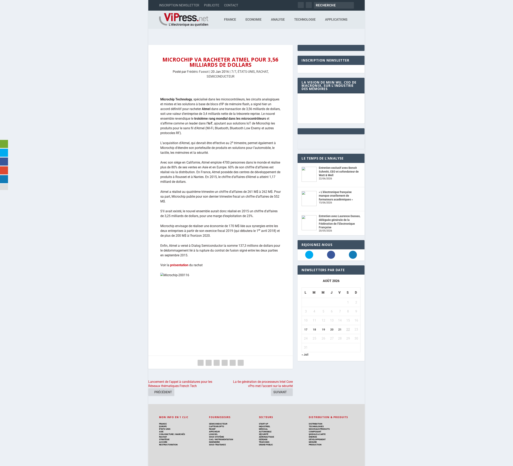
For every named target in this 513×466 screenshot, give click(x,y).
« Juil (305, 354)
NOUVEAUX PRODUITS (319, 429)
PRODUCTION (315, 445)
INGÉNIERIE (214, 442)
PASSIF (212, 429)
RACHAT (262, 72)
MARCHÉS (180, 434)
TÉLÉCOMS (264, 442)
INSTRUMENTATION (223, 439)
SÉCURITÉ (263, 434)
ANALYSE (278, 19)
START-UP (263, 424)
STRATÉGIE (164, 439)
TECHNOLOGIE (305, 19)
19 (323, 329)
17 (305, 329)
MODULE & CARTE (317, 434)
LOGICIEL (213, 434)
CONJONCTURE (166, 434)
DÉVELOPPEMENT (317, 439)
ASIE (161, 432)
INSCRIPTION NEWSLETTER (179, 5)
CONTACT (231, 5)
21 (339, 329)
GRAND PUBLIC (266, 445)
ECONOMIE (253, 19)
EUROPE (163, 426)
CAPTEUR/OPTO (216, 426)
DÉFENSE (263, 439)
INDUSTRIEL (264, 426)
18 (314, 329)
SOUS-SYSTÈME (216, 437)
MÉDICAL (263, 429)
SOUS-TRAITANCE (217, 445)
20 (331, 329)
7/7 (233, 72)
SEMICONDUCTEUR (220, 76)
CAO (211, 439)
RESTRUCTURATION (168, 445)
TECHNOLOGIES (316, 426)
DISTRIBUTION (315, 424)
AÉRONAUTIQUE (266, 437)
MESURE (313, 442)
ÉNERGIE (313, 437)
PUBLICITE (211, 5)
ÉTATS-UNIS (246, 72)
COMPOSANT (315, 432)
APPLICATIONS (336, 19)
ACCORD (163, 442)
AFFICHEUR (214, 432)
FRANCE (230, 19)
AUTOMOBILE (265, 432)
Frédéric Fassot (198, 72)
